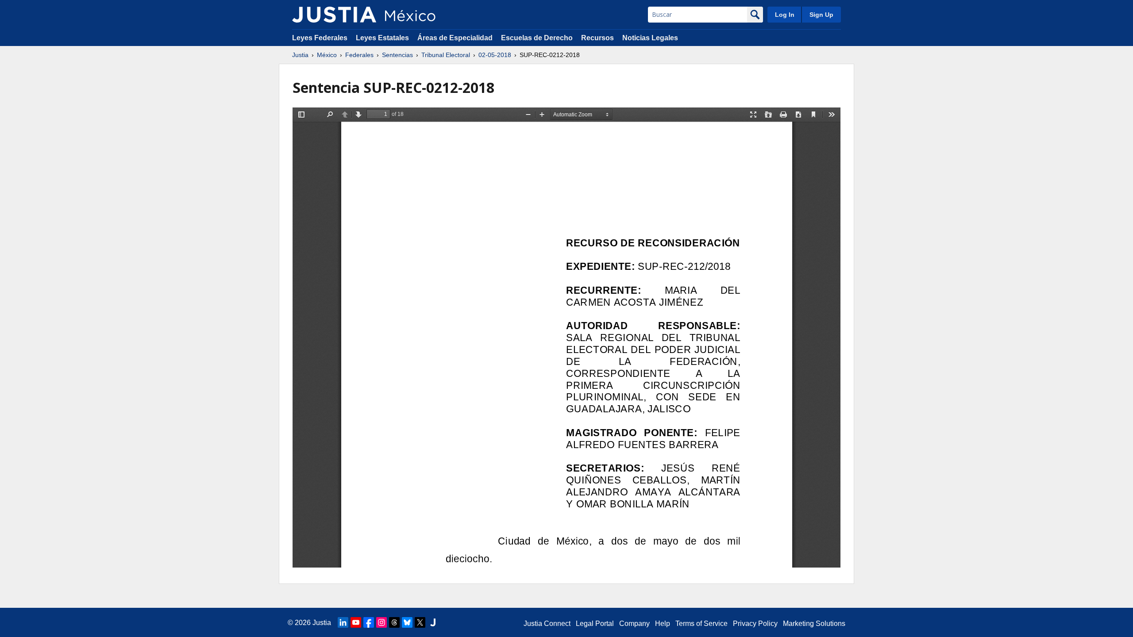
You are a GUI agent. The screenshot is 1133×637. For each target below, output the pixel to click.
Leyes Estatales (382, 38)
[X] (420, 622)
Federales (359, 54)
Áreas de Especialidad (455, 38)
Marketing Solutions (814, 623)
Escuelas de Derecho (537, 38)
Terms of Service (701, 623)
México (327, 54)
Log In (784, 14)
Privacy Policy (755, 623)
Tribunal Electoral (445, 54)
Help (662, 623)
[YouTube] (356, 622)
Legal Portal (595, 623)
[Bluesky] (407, 622)
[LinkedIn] (343, 622)
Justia (300, 54)
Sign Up (821, 14)
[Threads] (394, 622)
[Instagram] (381, 622)
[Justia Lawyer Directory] (433, 622)
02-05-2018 (494, 54)
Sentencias (397, 54)
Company (634, 623)
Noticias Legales (650, 38)
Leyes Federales (319, 38)
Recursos (597, 38)
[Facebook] (368, 622)
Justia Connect (547, 623)
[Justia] (334, 15)
